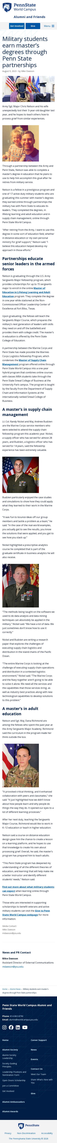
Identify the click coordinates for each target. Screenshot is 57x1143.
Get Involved (16, 26)
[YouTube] (24, 1027)
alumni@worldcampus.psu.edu (23, 1019)
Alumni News (15, 989)
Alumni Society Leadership (9, 1056)
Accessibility (47, 1133)
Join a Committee (10, 1085)
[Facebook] (11, 1027)
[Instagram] (4, 1027)
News (34, 1049)
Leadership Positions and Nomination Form (14, 1073)
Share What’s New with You (42, 1081)
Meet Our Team (38, 1074)
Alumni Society (10, 1049)
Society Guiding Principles (9, 1065)
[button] (47, 26)
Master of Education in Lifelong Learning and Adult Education (26, 292)
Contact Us (37, 1068)
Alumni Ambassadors (13, 1101)
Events (34, 1059)
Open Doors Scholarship (13, 1080)
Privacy (8, 1133)
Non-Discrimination (26, 1133)
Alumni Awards (10, 1111)
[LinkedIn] (18, 1027)
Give (33, 26)
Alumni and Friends (29, 17)
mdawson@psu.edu (13, 966)
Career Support (39, 1040)
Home (4, 989)
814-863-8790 (16, 1016)
